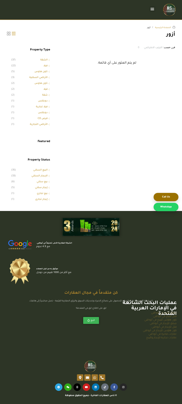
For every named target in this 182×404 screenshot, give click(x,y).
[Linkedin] (95, 387)
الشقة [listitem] (44, 60)
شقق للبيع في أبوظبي (164, 312)
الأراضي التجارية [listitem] (39, 124)
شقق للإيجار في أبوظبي (163, 323)
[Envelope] (87, 377)
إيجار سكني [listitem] (41, 187)
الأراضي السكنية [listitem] (38, 77)
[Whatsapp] (95, 377)
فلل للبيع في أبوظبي (165, 316)
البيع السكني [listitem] (40, 170)
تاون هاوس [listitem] (41, 71)
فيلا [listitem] (46, 65)
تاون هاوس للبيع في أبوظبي (160, 320)
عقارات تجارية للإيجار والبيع (161, 337)
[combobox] (150, 47)
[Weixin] (68, 387)
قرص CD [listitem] (43, 118)
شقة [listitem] (45, 95)
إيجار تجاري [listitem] (41, 199)
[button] (152, 9)
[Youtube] (86, 387)
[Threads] (77, 387)
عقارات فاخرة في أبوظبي (162, 334)
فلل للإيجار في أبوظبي (164, 327)
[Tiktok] (105, 387)
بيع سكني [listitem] (42, 181)
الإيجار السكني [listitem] (39, 176)
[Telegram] (58, 387)
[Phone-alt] (102, 377)
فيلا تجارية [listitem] (42, 106)
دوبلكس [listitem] (43, 101)
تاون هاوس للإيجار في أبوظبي (160, 330)
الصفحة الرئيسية (163, 28)
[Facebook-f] (114, 387)
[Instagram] (123, 387)
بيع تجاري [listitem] (42, 193)
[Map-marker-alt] (80, 377)
